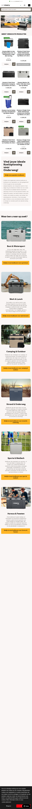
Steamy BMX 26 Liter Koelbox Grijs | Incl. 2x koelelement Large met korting (8, 54)
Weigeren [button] (8, 806)
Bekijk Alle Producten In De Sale (12, 24)
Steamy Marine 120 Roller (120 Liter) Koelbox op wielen (23, 84)
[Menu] (2, 5)
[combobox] (16, 9)
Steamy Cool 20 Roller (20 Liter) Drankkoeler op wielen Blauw (9, 112)
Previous (3, 24)
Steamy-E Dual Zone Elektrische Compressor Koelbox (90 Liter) (8, 84)
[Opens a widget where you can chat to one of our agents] (26, 806)
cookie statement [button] (6, 802)
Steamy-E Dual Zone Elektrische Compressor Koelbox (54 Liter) (8, 141)
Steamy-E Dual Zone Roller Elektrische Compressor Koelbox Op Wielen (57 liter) (23, 54)
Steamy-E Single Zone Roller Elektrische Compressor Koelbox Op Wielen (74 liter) (23, 112)
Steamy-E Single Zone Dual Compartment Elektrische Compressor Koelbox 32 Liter (23, 142)
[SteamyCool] (6, 5)
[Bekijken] (14, 64)
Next (29, 24)
